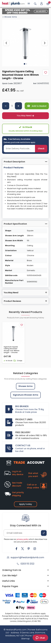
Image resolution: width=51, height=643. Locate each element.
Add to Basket (38, 106)
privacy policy (22, 539)
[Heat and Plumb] (13, 3)
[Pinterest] (28, 548)
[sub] (5, 105)
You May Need (24, 115)
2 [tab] (26, 63)
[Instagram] (34, 548)
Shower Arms (10, 17)
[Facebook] (16, 548)
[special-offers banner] (25, 11)
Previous (6, 43)
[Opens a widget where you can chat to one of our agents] (40, 638)
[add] (18, 105)
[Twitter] (22, 548)
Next (44, 43)
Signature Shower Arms (25, 394)
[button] (41, 3)
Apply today (25, 504)
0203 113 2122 (27, 563)
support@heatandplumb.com (27, 557)
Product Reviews (12, 301)
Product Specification (15, 223)
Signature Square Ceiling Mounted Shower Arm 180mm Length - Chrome (11, 349)
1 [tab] (24, 63)
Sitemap (25, 638)
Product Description (14, 161)
